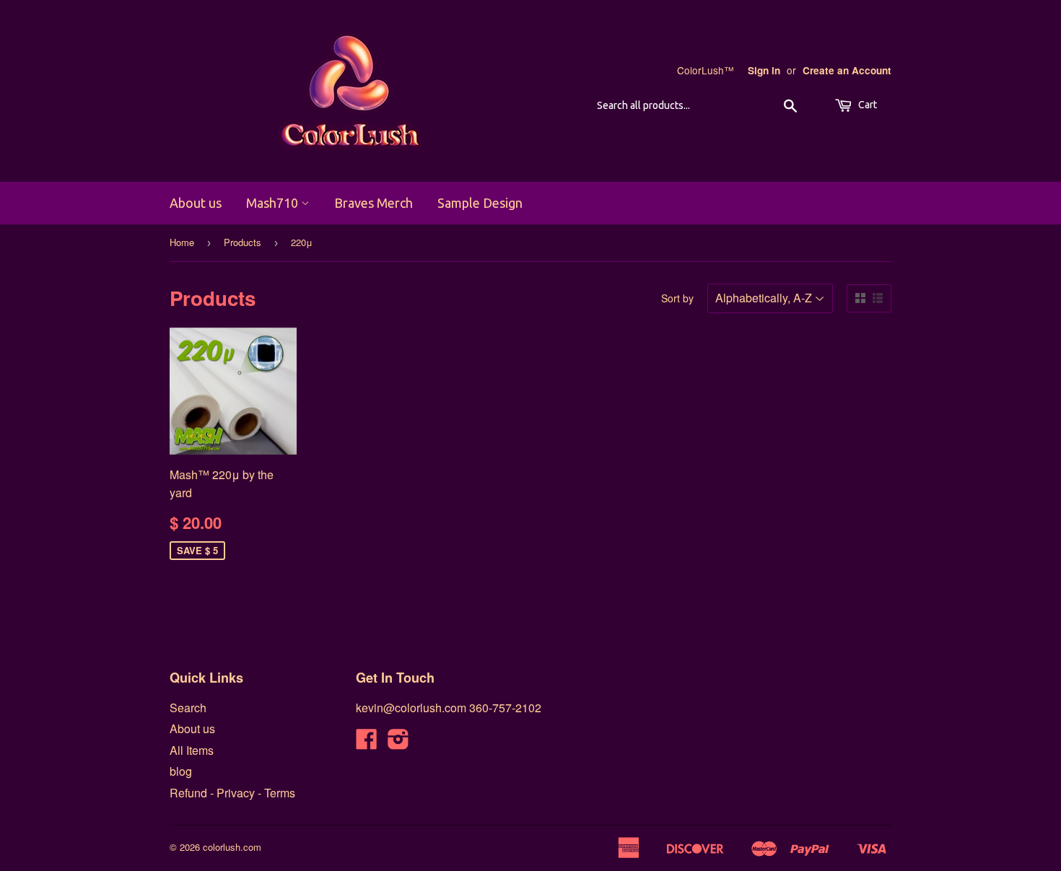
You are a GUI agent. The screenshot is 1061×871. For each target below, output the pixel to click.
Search (188, 707)
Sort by (677, 298)
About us (196, 203)
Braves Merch (373, 203)
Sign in (764, 70)
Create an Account (847, 70)
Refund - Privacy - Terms (232, 792)
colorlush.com (232, 847)
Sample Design (480, 203)
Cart (866, 104)
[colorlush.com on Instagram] (398, 743)
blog (181, 771)
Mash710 (273, 203)
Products (242, 242)
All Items (192, 750)
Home (182, 242)
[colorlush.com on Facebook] (366, 743)
